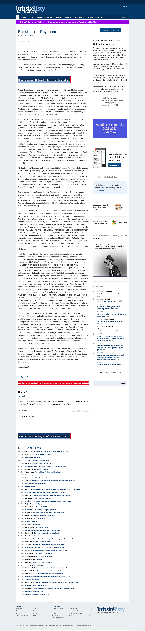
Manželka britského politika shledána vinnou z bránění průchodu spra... (48, 501)
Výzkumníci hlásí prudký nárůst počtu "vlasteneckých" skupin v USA (47, 577)
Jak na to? (99, 190)
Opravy (54, 613)
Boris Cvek (29, 451)
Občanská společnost (22, 615)
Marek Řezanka (30, 454)
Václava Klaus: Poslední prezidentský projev (49, 472)
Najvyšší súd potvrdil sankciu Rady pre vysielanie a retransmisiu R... (47, 550)
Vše (120, 372)
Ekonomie (19, 611)
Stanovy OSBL (73, 609)
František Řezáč (30, 469)
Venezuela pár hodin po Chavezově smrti (38, 475)
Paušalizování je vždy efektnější (35, 484)
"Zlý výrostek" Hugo (41, 527)
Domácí (35, 609)
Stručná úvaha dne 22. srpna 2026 (109, 301)
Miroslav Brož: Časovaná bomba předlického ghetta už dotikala (45, 466)
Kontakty (54, 611)
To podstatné (40, 518)
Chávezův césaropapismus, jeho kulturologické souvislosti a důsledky (57, 489)
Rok (114, 372)
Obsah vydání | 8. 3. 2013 (29, 447)
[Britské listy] (44, 79)
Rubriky (68, 17)
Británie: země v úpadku (33, 457)
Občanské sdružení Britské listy (38, 625)
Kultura (18, 613)
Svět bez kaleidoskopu (43, 454)
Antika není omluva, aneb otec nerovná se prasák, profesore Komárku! (110, 330)
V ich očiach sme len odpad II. (34, 565)
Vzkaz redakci (73, 611)
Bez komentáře (30, 486)
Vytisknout (24, 377)
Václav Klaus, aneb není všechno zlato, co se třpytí (48, 545)
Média (35, 613)
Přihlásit (124, 6)
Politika (35, 611)
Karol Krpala (29, 533)
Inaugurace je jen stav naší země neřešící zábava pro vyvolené (45, 492)
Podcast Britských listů (107, 177)
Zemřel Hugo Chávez (32, 580)
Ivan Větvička (108, 326)
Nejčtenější (98, 286)
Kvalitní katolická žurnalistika (42, 498)
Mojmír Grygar (30, 504)
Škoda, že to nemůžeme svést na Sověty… (110, 295)
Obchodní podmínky (58, 618)
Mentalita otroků (39, 536)
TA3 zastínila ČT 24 (41, 507)
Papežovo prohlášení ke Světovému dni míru (49, 513)
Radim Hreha (29, 507)
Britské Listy (111, 610)
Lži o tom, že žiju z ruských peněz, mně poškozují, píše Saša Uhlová (109, 308)
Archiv (39, 17)
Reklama (55, 615)
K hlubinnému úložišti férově (34, 524)
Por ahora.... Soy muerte (44, 553)
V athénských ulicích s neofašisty (36, 585)
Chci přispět (114, 165)
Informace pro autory (75, 613)
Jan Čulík (28, 481)
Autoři (90, 17)
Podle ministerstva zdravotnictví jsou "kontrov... (52, 495)
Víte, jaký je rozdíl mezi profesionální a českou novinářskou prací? (53, 481)
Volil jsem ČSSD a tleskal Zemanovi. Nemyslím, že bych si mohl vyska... (57, 582)
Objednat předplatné (110, 30)
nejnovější (76, 411)
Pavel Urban (29, 536)
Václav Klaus (29, 472)
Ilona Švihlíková (30, 36)
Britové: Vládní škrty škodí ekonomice (38, 460)
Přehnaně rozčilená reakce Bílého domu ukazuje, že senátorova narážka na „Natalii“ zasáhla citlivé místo (111, 338)
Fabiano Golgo (109, 319)
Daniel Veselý (29, 527)
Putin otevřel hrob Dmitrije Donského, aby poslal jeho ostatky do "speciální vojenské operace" (110, 348)
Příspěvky (99, 17)
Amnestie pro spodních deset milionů (49, 571)
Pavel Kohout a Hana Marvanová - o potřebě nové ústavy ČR (44, 547)
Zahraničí (19, 609)
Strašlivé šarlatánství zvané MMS (44, 516)
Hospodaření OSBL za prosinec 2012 (37, 594)
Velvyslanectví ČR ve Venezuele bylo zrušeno (39, 478)
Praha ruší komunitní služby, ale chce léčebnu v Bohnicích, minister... (55, 588)
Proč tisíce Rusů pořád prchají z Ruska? (111, 364)
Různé (35, 615)
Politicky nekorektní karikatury (110, 237)
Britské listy (32, 9)
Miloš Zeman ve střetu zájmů (42, 463)
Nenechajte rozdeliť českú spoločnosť (46, 533)
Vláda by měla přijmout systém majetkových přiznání (51, 451)
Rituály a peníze (40, 504)
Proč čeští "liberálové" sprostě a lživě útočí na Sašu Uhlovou (111, 315)
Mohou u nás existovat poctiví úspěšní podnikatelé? (41, 510)
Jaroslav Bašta (30, 556)
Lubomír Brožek (30, 518)
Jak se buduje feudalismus (44, 556)
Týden (101, 372)
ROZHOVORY (48, 17)
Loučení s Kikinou (31, 521)
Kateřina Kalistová (31, 539)
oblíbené (85, 411)
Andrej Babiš (29, 574)
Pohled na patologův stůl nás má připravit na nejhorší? (55, 539)
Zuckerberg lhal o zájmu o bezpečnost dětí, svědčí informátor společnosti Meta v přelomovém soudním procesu (110, 357)
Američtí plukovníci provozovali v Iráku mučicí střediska (43, 530)
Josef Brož (28, 562)
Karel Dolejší (29, 489)
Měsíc (108, 372)
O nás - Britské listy (58, 609)
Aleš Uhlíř (28, 495)
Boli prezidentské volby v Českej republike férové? (50, 568)
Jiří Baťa (28, 545)
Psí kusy (39, 559)
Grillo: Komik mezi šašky (42, 542)
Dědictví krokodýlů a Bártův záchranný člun (49, 574)
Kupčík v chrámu (42, 469)
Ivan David (28, 588)
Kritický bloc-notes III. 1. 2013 (42, 562)
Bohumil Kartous (30, 571)
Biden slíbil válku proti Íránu (34, 591)
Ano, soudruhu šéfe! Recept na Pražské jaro (111, 322)
